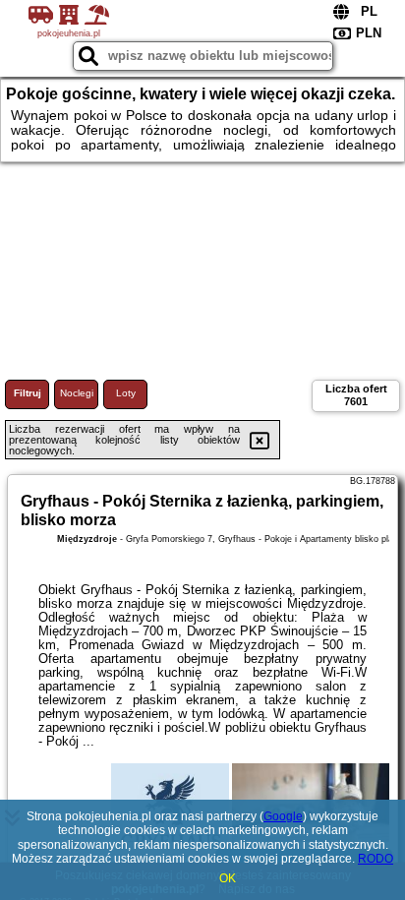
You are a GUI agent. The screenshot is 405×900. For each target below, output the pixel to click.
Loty (126, 393)
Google (283, 816)
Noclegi (76, 393)
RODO (375, 859)
